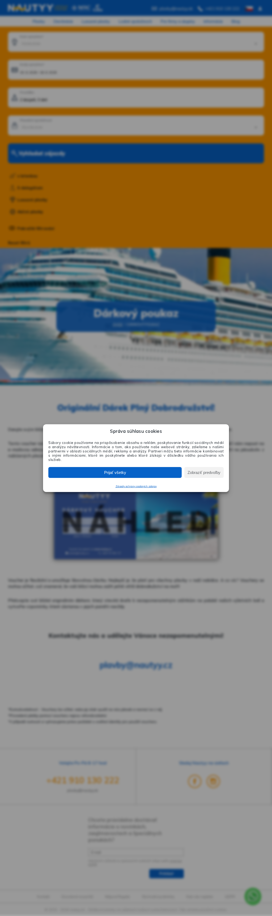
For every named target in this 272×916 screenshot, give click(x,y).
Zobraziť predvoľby (204, 472)
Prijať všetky (115, 472)
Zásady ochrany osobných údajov (136, 486)
